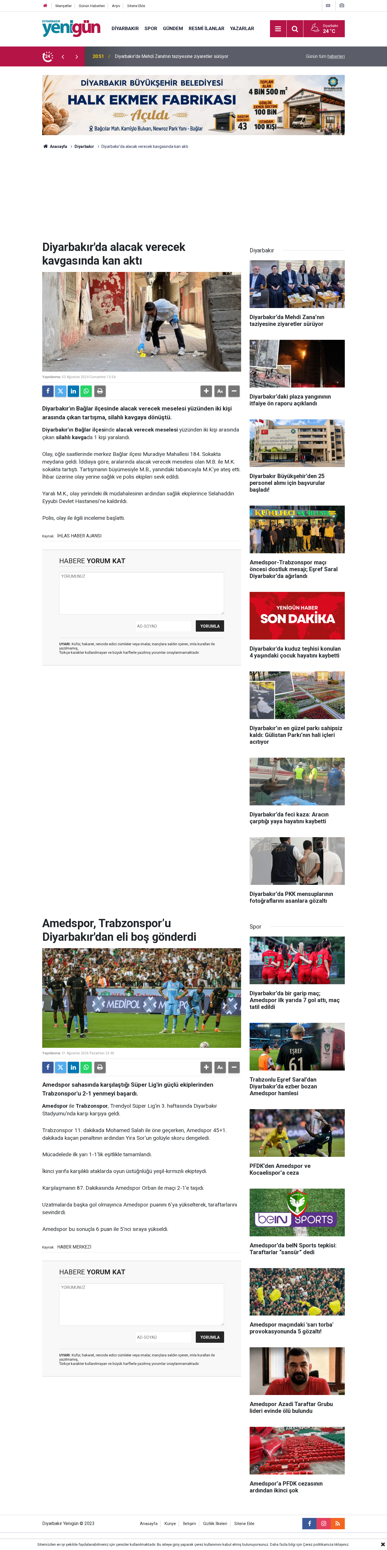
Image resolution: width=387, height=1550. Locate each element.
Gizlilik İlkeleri (215, 1523)
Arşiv (116, 6)
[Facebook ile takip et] (309, 1523)
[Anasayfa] (45, 6)
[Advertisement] (193, 198)
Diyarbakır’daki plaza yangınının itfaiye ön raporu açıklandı (171, 56)
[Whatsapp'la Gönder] (86, 391)
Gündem (173, 28)
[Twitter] (60, 391)
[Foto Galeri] (342, 5)
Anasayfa (58, 146)
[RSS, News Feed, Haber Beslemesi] (338, 1523)
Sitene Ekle (136, 6)
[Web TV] (328, 5)
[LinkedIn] (73, 391)
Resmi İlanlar (206, 28)
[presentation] (63, 56)
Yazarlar (242, 28)
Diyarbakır (125, 28)
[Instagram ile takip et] (323, 1523)
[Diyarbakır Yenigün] (71, 28)
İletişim (189, 1523)
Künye (170, 1523)
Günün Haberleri (92, 6)
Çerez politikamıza (318, 1544)
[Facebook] (48, 391)
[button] (206, 391)
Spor (150, 28)
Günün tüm (325, 56)
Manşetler (64, 6)
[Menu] (278, 29)
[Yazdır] (100, 391)
